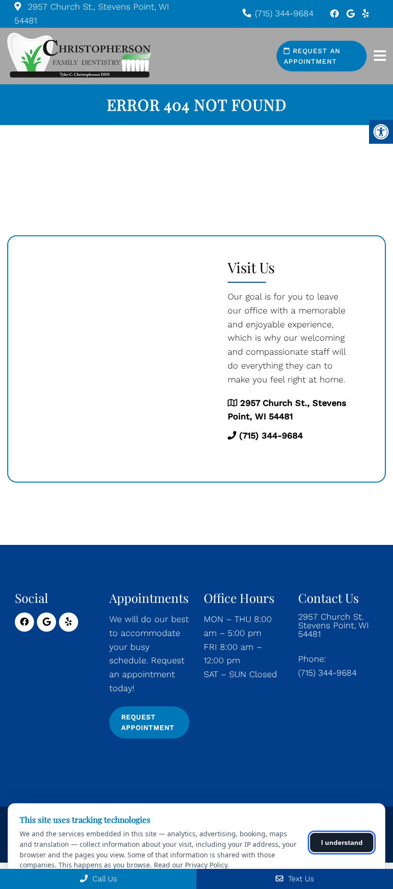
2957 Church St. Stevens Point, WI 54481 (333, 625)
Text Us (300, 878)
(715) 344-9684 (284, 13)
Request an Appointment (312, 56)
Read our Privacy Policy (190, 864)
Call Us (103, 878)
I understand (342, 842)
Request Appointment (147, 722)
